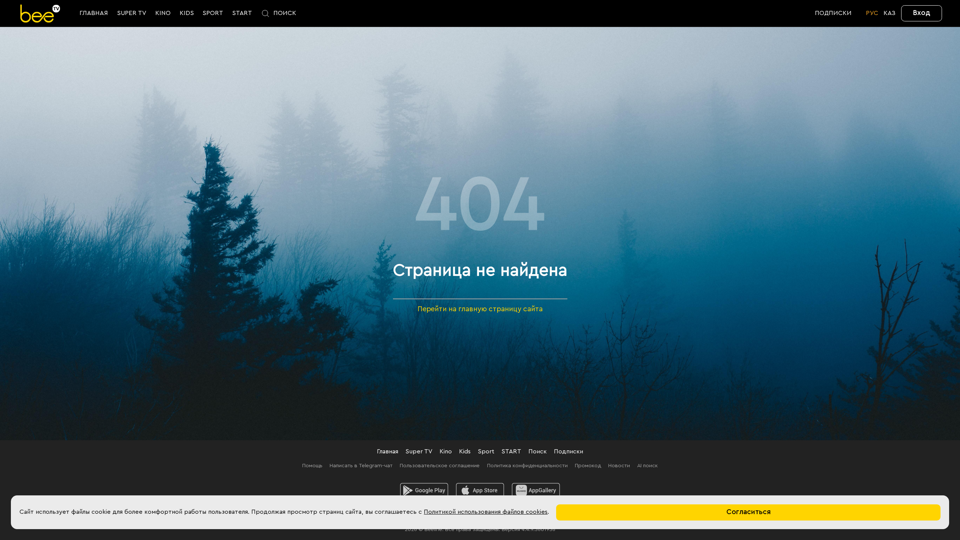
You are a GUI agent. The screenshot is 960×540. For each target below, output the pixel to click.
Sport (486, 451)
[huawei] (536, 490)
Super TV (418, 451)
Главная (387, 451)
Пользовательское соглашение (440, 465)
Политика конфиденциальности (527, 465)
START (511, 451)
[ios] (480, 490)
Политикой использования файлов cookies (486, 512)
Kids (465, 451)
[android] (424, 490)
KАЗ (890, 13)
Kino (446, 451)
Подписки (568, 451)
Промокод (588, 465)
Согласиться (748, 512)
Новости (619, 465)
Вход (921, 12)
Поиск (537, 451)
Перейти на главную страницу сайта (480, 309)
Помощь (312, 465)
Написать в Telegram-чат (361, 465)
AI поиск (647, 465)
